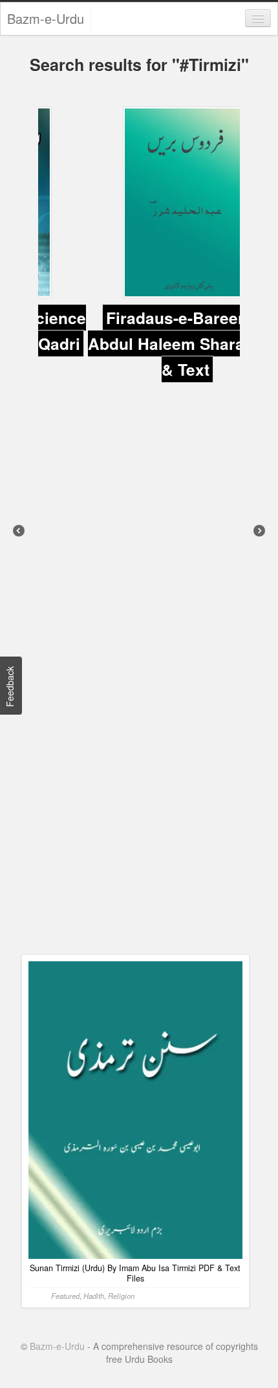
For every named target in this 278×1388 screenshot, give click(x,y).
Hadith (93, 1028)
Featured (65, 1028)
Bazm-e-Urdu (45, 18)
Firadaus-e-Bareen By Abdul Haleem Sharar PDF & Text (139, 337)
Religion (121, 1028)
